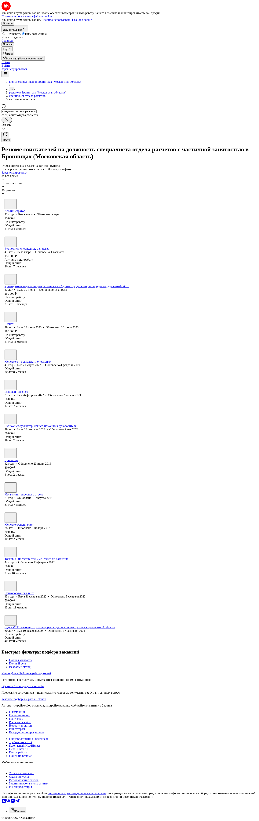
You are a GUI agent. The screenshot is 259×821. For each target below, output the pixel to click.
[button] (6, 62)
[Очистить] (7, 120)
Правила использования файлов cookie (67, 19)
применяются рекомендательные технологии (77, 793)
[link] (8, 53)
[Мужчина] (11, 355)
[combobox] (19, 111)
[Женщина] (11, 204)
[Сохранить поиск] (5, 135)
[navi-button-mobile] (5, 74)
